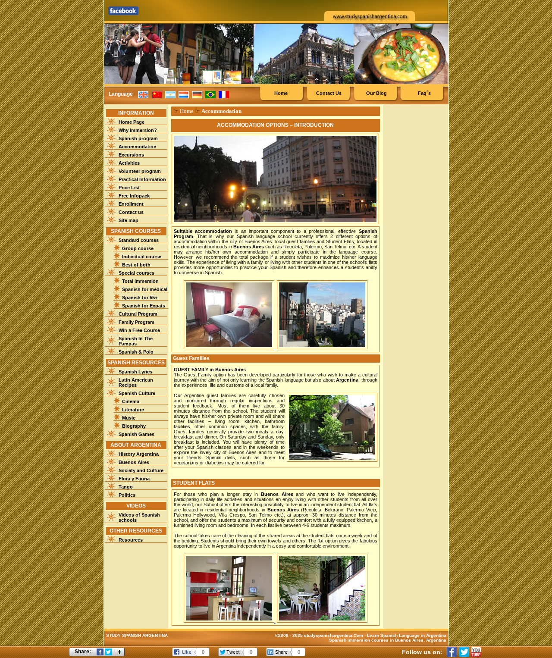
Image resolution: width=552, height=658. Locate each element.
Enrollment (131, 204)
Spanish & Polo (136, 351)
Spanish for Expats (143, 305)
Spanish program (138, 138)
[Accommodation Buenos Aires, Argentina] (230, 347)
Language (121, 94)
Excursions (131, 154)
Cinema (130, 401)
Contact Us (329, 93)
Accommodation (138, 146)
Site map (128, 220)
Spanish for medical (144, 289)
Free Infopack (134, 195)
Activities (129, 163)
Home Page (131, 122)
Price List (129, 187)
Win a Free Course (139, 330)
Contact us (131, 212)
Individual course (141, 256)
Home (281, 93)
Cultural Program (138, 313)
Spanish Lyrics (135, 371)
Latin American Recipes (136, 382)
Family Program (136, 322)
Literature (133, 409)
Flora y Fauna (134, 478)
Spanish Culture (137, 393)
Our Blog (376, 93)
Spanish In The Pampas (136, 341)
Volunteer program (140, 171)
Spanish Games (136, 434)
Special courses (136, 273)
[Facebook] (452, 652)
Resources (131, 539)
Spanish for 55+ (139, 297)
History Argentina (139, 454)
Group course (138, 248)
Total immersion (140, 281)
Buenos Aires (134, 462)
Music (128, 417)
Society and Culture (141, 470)
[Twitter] (464, 652)
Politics (127, 495)
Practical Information (142, 179)
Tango (126, 486)
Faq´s (424, 93)
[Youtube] (476, 652)
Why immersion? (138, 130)
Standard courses (139, 240)
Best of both (136, 264)
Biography (134, 426)
